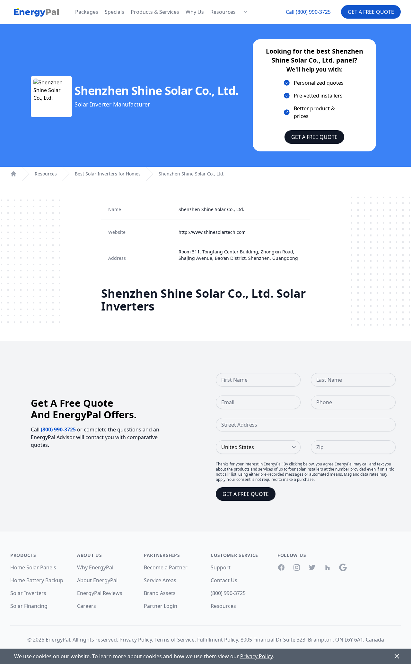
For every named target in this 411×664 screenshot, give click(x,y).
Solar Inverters (28, 593)
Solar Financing (29, 605)
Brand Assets (160, 593)
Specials (114, 11)
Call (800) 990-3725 (308, 11)
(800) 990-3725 (58, 429)
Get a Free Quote (371, 11)
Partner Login (160, 605)
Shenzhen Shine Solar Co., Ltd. (191, 174)
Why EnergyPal (95, 567)
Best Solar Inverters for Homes (108, 174)
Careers (86, 605)
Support (221, 567)
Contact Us (224, 580)
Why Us (195, 11)
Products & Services (155, 11)
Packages (86, 11)
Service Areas (160, 580)
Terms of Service (174, 639)
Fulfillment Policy (217, 639)
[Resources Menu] (245, 12)
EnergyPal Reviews (99, 593)
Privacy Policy (135, 639)
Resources (223, 11)
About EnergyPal (97, 580)
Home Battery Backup (36, 580)
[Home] (13, 174)
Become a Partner (166, 567)
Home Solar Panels (33, 567)
